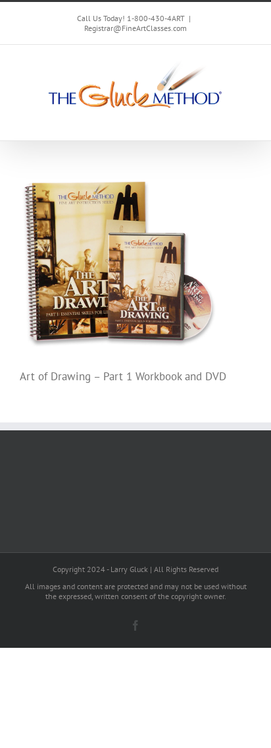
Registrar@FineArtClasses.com (135, 28)
